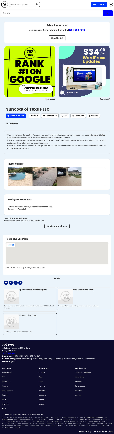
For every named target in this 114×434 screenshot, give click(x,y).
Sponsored (50, 99)
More (4, 409)
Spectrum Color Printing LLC (33, 289)
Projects (5, 404)
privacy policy (7, 419)
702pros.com (8, 353)
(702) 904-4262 (77, 30)
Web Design (6, 372)
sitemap (29, 419)
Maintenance (7, 390)
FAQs (4, 400)
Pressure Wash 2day (83, 289)
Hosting (5, 386)
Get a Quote (98, 4)
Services (6, 368)
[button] (6, 283)
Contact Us (80, 368)
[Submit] (108, 13)
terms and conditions (94, 417)
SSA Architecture (27, 315)
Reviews (5, 395)
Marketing (6, 381)
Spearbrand (85, 419)
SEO (3, 377)
